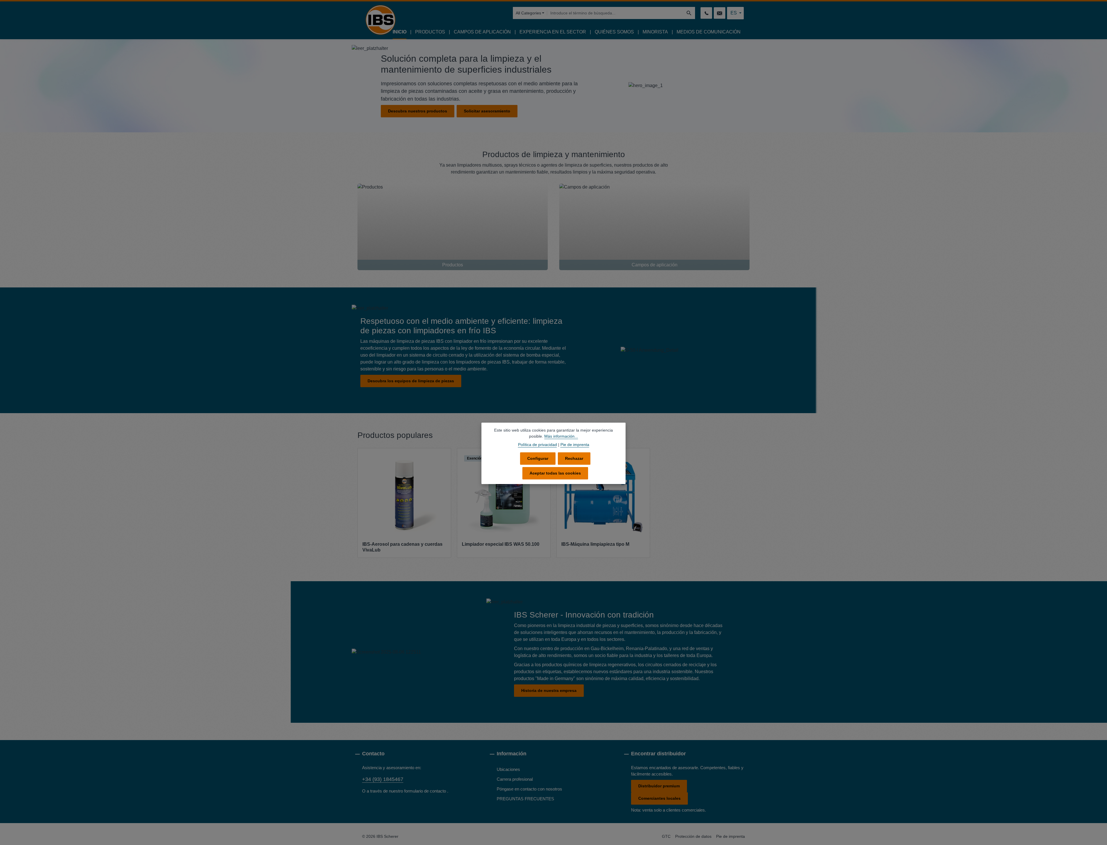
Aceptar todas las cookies (555, 473)
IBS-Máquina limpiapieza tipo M (595, 544)
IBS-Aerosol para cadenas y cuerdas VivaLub (402, 547)
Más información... (561, 436)
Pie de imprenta (730, 836)
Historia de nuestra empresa (549, 690)
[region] (553, 503)
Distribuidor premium (659, 786)
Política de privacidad (537, 444)
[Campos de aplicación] (654, 227)
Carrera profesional (515, 779)
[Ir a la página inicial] (380, 19)
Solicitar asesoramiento (487, 111)
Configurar (537, 458)
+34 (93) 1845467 (382, 779)
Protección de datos (693, 836)
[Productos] (452, 227)
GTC (666, 836)
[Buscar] (689, 13)
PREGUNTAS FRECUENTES (525, 798)
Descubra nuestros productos (417, 111)
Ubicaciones (508, 769)
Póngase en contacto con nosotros (529, 788)
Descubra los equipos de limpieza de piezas (411, 381)
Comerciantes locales (659, 798)
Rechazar (574, 458)
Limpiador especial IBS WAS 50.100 (500, 544)
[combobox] (615, 13)
